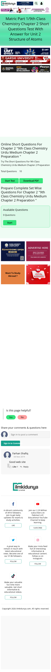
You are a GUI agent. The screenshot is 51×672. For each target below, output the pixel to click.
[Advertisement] (25, 101)
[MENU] (48, 3)
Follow (13, 561)
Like (13, 525)
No (22, 417)
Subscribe (37, 528)
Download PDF (31, 180)
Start (9, 222)
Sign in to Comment (12, 443)
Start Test (10, 180)
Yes (11, 417)
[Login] (41, 3)
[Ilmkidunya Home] (8, 3)
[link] (25, 3)
